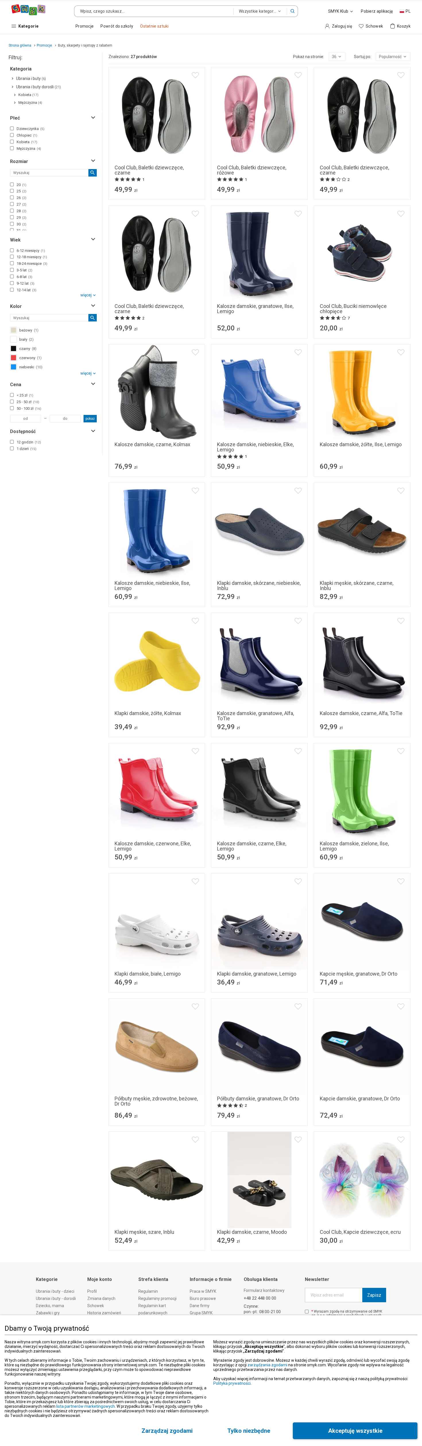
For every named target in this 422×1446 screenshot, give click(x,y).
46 (362, 962)
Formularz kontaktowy (264, 1290)
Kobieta (27, 142)
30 (21, 224)
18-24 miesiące (32, 263)
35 (184, 156)
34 (170, 156)
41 (259, 295)
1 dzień (26, 449)
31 (129, 156)
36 (143, 295)
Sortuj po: (362, 57)
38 (170, 295)
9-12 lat (25, 283)
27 (21, 204)
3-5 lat (24, 270)
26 (21, 198)
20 (21, 185)
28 (21, 211)
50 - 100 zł (29, 408)
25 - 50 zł (28, 402)
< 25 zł (25, 395)
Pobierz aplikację (377, 11)
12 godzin (29, 442)
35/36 (372, 1221)
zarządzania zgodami (267, 1365)
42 (273, 295)
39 (266, 702)
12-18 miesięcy (32, 257)
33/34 (352, 1221)
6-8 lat (24, 277)
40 (150, 433)
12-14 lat (26, 290)
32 (143, 156)
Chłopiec (27, 135)
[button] (292, 11)
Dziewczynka (30, 129)
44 (334, 962)
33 (156, 156)
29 (21, 217)
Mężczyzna (29, 148)
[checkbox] (12, 128)
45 (348, 962)
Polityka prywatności (232, 1383)
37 (156, 295)
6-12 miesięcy (31, 250)
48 (390, 962)
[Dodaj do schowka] (195, 75)
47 (376, 962)
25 (21, 191)
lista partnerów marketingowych (85, 1406)
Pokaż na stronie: (308, 57)
